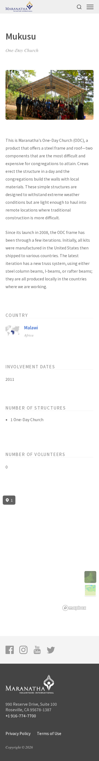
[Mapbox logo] (74, 608)
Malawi (31, 327)
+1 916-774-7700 (21, 715)
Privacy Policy (18, 733)
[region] (49, 553)
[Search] (79, 7)
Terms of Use (49, 733)
